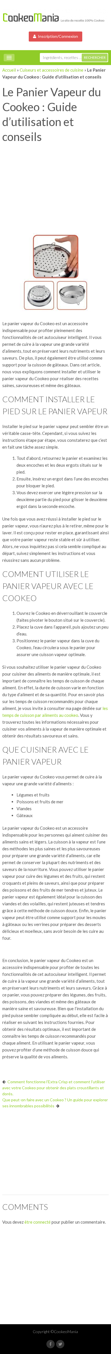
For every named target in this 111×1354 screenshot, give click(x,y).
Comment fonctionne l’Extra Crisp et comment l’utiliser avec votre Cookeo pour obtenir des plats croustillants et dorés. (53, 1087)
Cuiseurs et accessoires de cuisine (51, 69)
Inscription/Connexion (57, 36)
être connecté (37, 1222)
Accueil (9, 69)
